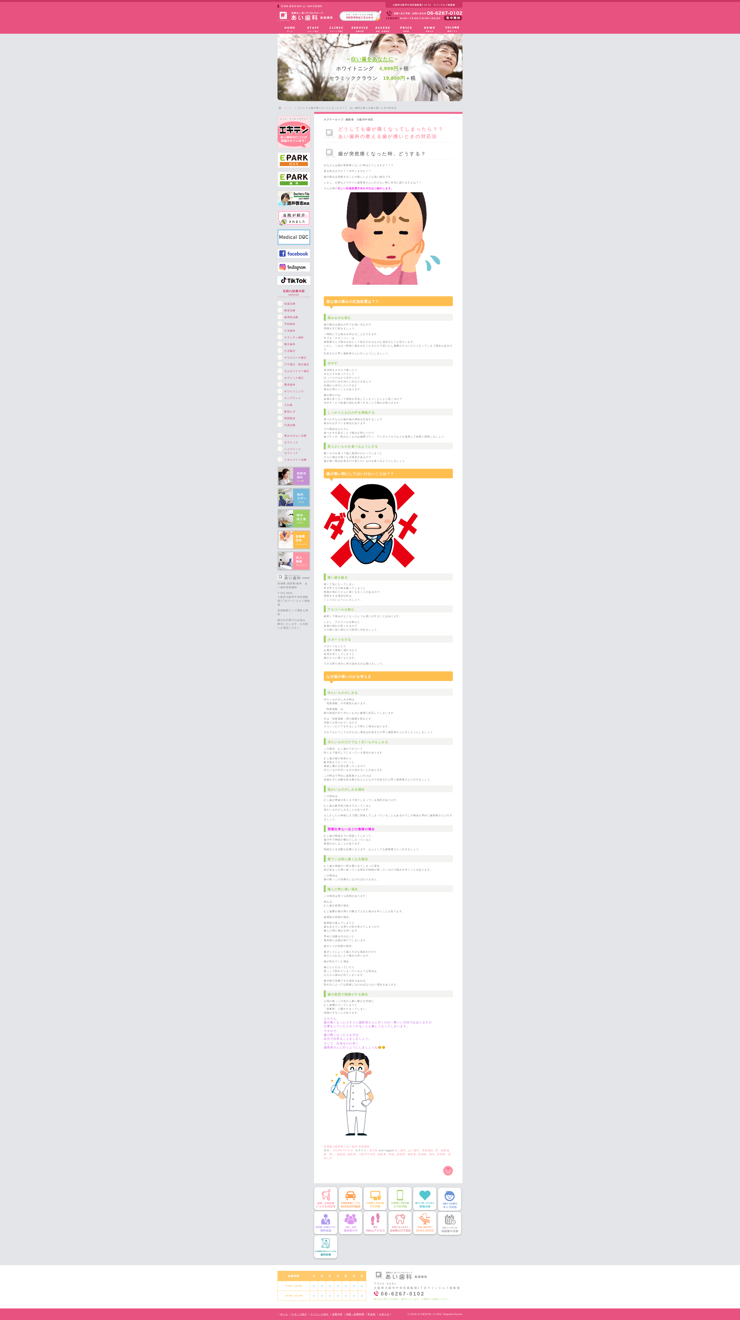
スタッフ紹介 (299, 1314)
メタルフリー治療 (295, 459)
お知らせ (384, 1314)
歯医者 (341, 1154)
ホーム (284, 1314)
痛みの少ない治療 (295, 435)
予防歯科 (289, 323)
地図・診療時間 (355, 1314)
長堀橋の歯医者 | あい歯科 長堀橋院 (347, 1146)
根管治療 (289, 310)
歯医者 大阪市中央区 (362, 1154)
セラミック (291, 442)
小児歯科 (289, 330)
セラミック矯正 (294, 377)
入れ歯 (288, 404)
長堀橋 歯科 (426, 1154)
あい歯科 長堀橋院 (420, 1150)
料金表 (372, 1314)
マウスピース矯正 (295, 357)
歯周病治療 (291, 317)
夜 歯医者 (443, 1150)
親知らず (289, 411)
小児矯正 (289, 350)
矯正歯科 (289, 344)
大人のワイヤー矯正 (296, 371)
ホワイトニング (294, 391)
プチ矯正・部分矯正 (296, 364)
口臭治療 (289, 425)
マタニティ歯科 (294, 337)
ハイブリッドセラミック (292, 450)
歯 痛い (329, 1154)
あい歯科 (400, 1150)
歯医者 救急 (386, 1154)
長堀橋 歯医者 (406, 1154)
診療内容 (337, 1314)
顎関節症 (289, 418)
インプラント (292, 398)
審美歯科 (289, 384)
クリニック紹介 (319, 1314)
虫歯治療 (289, 303)
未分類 (373, 1150)
